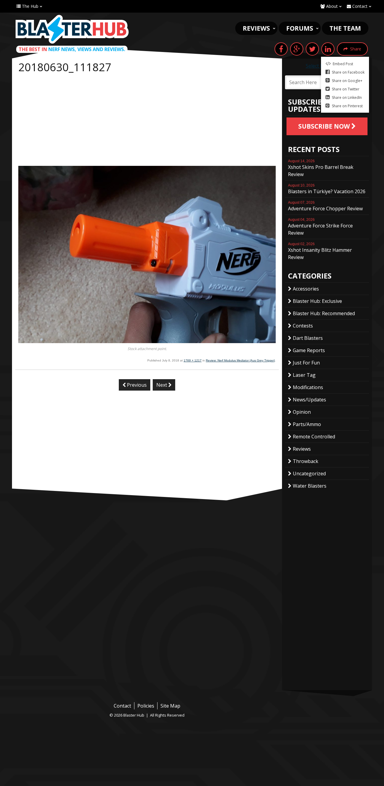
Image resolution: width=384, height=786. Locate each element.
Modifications (308, 387)
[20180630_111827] (147, 341)
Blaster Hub (72, 29)
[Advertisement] (147, 121)
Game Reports (309, 350)
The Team (345, 28)
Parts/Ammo (307, 424)
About (331, 6)
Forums (299, 28)
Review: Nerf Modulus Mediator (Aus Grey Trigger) (240, 360)
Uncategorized (309, 473)
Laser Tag (304, 375)
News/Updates (309, 399)
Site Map (170, 705)
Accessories (306, 288)
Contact (359, 6)
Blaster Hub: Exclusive (317, 301)
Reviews (256, 28)
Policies (145, 705)
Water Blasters (309, 486)
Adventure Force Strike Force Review (320, 227)
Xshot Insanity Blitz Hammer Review (320, 251)
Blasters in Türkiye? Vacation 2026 (326, 189)
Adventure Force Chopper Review (325, 206)
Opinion (302, 412)
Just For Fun (306, 362)
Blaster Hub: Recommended (324, 313)
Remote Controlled (314, 436)
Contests (303, 325)
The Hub (29, 6)
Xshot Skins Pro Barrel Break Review (320, 168)
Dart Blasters (308, 338)
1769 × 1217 (193, 360)
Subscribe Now (324, 126)
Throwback (305, 461)
